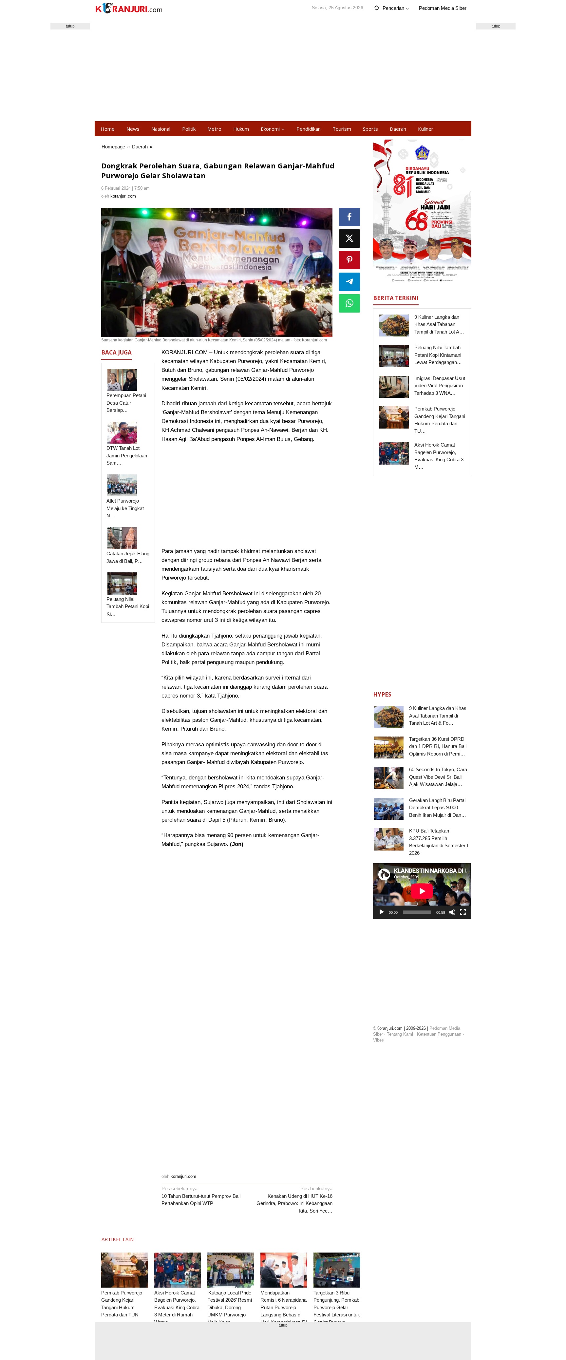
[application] (422, 891)
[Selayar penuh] (463, 912)
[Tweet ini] (349, 238)
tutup (70, 26)
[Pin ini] (349, 260)
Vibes (378, 1040)
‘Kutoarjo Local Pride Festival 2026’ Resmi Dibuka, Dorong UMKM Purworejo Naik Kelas (229, 1307)
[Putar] (381, 912)
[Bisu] (452, 912)
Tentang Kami (400, 1034)
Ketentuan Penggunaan (439, 1034)
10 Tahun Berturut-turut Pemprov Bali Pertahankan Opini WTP (200, 1196)
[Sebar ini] (349, 217)
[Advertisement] (283, 69)
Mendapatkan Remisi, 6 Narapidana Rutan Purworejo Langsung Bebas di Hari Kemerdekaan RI (283, 1307)
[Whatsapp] (349, 303)
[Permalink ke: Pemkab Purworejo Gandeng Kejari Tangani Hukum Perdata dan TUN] (124, 1270)
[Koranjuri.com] (129, 8)
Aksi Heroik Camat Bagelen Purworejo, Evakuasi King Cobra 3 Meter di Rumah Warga (176, 1307)
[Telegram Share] (349, 282)
